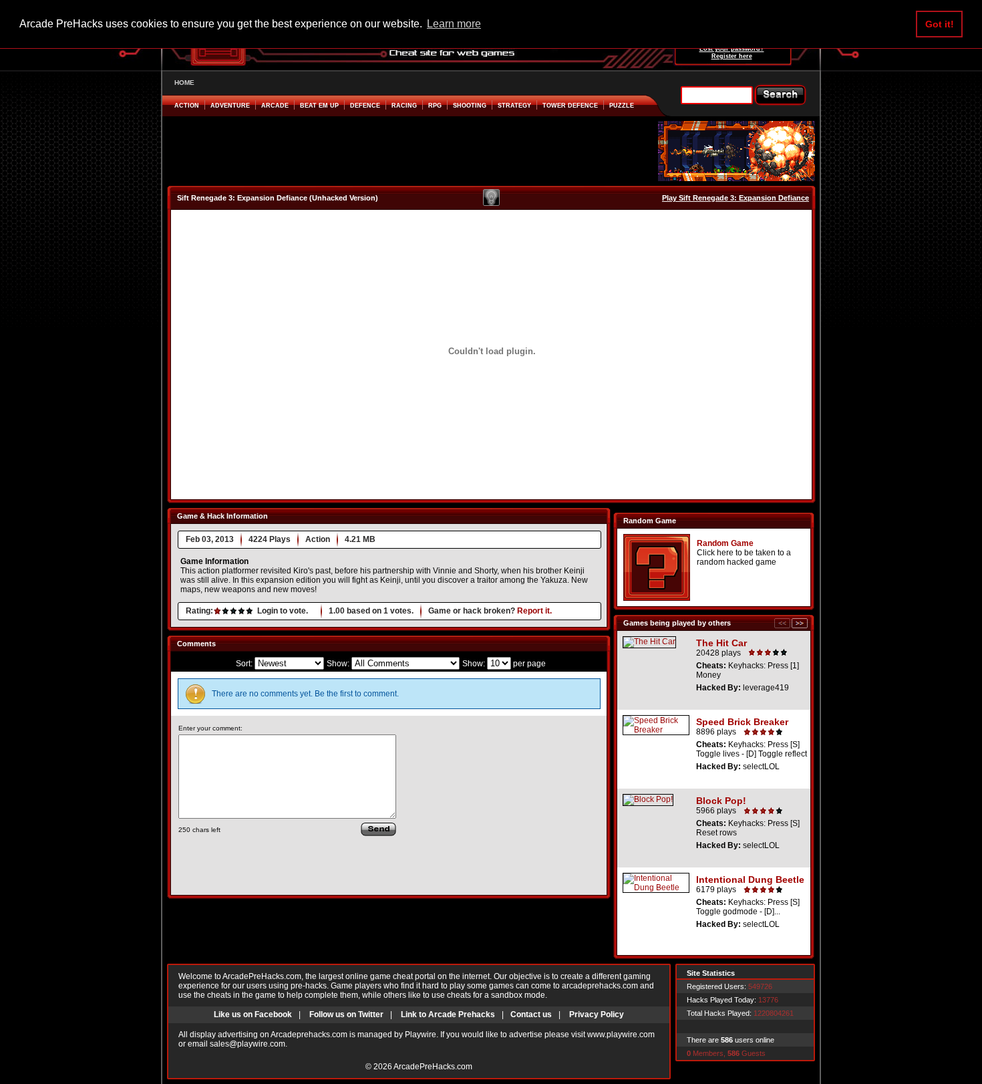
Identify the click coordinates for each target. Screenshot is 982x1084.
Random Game (725, 543)
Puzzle (621, 105)
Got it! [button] (939, 24)
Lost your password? (731, 48)
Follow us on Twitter (346, 1014)
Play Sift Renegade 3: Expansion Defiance (735, 198)
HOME (184, 82)
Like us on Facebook (253, 1014)
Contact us (531, 1014)
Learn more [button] (454, 23)
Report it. (534, 611)
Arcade (275, 105)
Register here (731, 56)
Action (186, 105)
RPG (435, 105)
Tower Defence (570, 105)
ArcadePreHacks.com (432, 1066)
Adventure (230, 105)
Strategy (514, 105)
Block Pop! (721, 800)
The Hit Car (721, 643)
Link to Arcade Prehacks (448, 1014)
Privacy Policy (596, 1014)
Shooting (469, 105)
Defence (365, 105)
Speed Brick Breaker (742, 721)
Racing (404, 105)
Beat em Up (319, 105)
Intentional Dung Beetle (750, 879)
